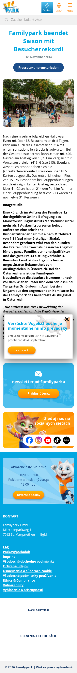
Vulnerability (13, 585)
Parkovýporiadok (16, 552)
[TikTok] (57, 440)
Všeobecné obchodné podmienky (28, 561)
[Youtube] (48, 440)
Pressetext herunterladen (38, 67)
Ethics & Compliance (19, 580)
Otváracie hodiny (28, 495)
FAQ (6, 547)
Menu (70, 10)
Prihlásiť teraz (38, 393)
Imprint (9, 556)
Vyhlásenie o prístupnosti (23, 590)
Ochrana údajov (15, 566)
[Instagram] (38, 440)
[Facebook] (29, 440)
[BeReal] (66, 440)
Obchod (47, 10)
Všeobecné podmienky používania (29, 575)
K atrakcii (22, 350)
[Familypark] (11, 7)
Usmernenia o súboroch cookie (27, 571)
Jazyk (59, 10)
